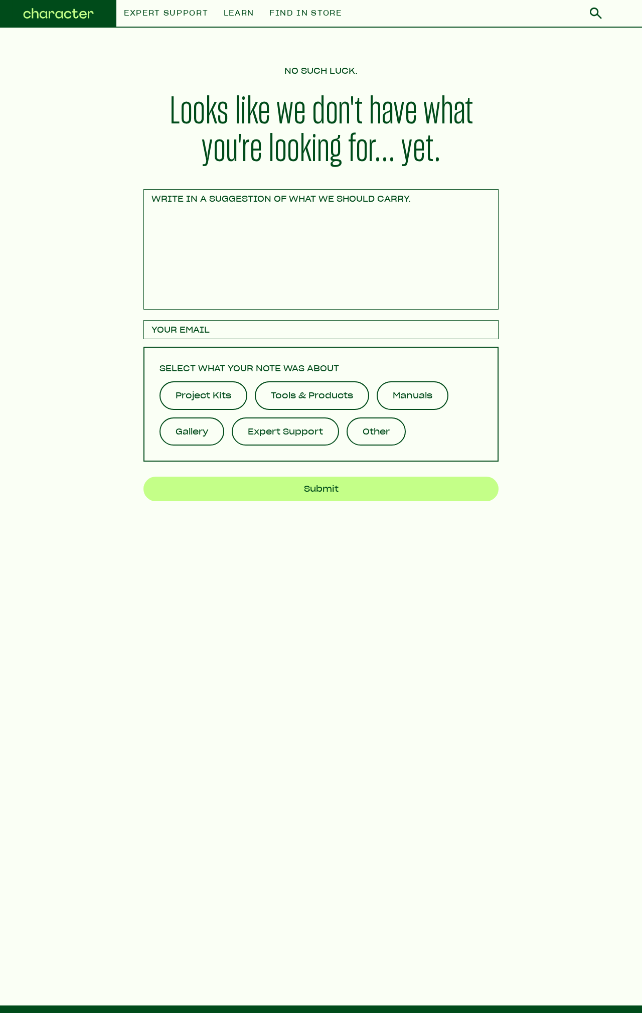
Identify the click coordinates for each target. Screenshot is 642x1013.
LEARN (239, 13)
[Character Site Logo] (58, 14)
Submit (321, 489)
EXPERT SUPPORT (166, 13)
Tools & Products (312, 395)
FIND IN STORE (305, 13)
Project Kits (203, 395)
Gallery (192, 431)
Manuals (412, 395)
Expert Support (285, 431)
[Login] (621, 13)
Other (376, 431)
